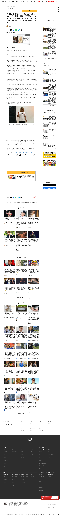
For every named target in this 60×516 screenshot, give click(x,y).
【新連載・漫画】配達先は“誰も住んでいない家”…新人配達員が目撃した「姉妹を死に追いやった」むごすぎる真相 (52, 118)
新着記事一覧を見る (21, 413)
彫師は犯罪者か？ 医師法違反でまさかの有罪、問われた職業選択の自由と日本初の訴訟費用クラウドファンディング (21, 288)
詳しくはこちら (51, 514)
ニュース (20, 1)
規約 (48, 504)
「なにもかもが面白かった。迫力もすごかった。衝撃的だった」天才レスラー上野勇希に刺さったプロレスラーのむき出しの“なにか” (9, 242)
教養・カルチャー (32, 428)
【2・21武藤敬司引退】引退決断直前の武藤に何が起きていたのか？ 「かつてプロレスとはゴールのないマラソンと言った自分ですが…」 (33, 242)
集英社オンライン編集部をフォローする (50, 188)
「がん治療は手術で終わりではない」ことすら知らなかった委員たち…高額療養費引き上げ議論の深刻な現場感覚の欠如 (21, 370)
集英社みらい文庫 (32, 476)
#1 (14, 10)
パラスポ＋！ (49, 457)
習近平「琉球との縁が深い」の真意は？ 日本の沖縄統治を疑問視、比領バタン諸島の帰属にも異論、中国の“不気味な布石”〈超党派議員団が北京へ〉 (21, 336)
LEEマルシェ (40, 484)
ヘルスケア (40, 423)
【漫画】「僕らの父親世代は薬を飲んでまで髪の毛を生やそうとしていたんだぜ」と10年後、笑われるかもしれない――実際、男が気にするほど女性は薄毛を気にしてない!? (52, 144)
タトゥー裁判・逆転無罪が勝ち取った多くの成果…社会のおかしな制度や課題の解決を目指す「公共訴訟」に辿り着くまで (9, 288)
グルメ (40, 428)
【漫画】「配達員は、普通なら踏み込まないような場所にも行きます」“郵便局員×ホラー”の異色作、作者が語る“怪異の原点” (52, 131)
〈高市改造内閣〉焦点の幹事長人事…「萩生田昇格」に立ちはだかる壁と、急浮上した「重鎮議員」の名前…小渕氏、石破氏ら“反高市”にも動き (9, 336)
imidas (13, 486)
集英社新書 (13, 479)
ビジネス (28, 1)
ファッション (41, 430)
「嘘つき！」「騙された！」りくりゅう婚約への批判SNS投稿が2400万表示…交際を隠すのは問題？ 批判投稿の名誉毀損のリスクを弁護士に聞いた (33, 371)
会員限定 (39, 1)
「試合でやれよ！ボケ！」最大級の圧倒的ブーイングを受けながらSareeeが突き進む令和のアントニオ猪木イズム (9, 220)
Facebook (13, 30)
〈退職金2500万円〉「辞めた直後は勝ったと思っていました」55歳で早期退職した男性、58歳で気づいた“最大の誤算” (9, 315)
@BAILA (40, 454)
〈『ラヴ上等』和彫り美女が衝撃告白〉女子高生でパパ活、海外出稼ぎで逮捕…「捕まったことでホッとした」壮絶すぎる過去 (52, 41)
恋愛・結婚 (49, 421)
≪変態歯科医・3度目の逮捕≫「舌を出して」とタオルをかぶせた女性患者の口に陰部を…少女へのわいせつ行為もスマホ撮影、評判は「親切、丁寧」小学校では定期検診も (52, 100)
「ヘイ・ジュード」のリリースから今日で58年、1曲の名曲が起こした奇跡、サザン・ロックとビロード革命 (21, 315)
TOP (7, 202)
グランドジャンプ (14, 458)
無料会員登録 (51, 1)
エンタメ (31, 1)
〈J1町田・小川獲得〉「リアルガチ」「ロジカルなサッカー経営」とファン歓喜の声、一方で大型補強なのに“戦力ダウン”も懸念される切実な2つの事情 (9, 353)
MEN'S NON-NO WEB (41, 467)
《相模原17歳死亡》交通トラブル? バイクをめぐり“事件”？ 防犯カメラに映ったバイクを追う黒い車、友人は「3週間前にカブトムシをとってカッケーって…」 (33, 354)
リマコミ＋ (22, 457)
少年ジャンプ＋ (5, 457)
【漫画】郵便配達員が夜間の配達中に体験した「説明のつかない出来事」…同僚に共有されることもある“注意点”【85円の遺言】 (52, 137)
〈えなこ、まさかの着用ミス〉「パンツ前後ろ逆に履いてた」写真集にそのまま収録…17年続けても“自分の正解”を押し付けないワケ (21, 405)
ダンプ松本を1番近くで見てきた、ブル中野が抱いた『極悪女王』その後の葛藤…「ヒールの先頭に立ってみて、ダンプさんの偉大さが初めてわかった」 (33, 221)
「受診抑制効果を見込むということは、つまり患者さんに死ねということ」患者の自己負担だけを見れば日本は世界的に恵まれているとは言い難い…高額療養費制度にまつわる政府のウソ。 (33, 317)
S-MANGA (5, 463)
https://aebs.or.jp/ (16, 505)
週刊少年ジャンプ (6, 451)
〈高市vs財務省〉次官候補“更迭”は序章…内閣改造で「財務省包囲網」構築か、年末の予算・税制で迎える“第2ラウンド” (9, 388)
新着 (13, 1)
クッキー (31, 451)
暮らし (31, 430)
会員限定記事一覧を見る (21, 297)
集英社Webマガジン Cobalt (24, 476)
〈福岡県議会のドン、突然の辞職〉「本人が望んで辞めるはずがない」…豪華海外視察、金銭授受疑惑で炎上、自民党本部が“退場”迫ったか (33, 336)
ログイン (56, 1)
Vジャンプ (5, 454)
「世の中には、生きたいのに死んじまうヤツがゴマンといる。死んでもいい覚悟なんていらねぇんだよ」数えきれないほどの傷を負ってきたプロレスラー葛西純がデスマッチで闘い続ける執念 (21, 243)
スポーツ (17, 238)
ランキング (16, 1)
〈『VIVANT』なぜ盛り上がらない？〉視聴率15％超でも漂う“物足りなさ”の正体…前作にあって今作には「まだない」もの (33, 387)
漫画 (30, 423)
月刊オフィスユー (32, 454)
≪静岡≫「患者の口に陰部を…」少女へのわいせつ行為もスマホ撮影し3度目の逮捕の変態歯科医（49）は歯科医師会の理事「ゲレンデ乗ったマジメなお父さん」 (52, 79)
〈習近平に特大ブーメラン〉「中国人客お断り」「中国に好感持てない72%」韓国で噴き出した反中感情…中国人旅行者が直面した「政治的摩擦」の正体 (9, 271)
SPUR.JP (40, 457)
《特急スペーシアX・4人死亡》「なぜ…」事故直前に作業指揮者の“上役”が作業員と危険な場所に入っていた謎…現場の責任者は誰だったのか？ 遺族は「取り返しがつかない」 (9, 405)
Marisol (40, 460)
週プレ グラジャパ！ (50, 454)
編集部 (49, 423)
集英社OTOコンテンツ (41, 476)
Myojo (48, 451)
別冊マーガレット (23, 454)
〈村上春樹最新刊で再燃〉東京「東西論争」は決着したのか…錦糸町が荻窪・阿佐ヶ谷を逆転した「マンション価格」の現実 (21, 270)
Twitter (11, 30)
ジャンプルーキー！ (6, 460)
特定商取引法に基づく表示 (53, 504)
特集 (21, 428)
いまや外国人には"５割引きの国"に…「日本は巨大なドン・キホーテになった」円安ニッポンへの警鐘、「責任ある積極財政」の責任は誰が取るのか (33, 271)
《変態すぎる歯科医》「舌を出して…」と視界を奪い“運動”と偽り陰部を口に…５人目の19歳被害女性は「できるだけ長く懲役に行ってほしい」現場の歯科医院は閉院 (21, 354)
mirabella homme (41, 490)
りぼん (22, 451)
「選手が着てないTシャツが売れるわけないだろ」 (24, 152)
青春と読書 (5, 482)
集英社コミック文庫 (6, 466)
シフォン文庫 (23, 479)
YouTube (58, 9)
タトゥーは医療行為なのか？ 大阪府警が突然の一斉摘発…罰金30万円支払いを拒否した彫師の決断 (33, 288)
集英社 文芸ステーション (7, 479)
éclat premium (41, 487)
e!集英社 (13, 485)
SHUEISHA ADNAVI (50, 476)
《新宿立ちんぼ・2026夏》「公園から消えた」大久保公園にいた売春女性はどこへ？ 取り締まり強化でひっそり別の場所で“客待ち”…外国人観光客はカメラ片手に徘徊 (52, 87)
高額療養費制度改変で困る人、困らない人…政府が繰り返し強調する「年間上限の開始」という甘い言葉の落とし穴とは (33, 404)
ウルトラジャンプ (14, 459)
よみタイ (13, 482)
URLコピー (21, 30)
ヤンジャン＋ (14, 455)
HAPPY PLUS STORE (42, 481)
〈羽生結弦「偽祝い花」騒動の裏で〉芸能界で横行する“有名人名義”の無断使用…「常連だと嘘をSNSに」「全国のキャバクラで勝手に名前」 (21, 388)
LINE (16, 30)
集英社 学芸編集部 (14, 476)
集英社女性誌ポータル (41, 465)
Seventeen (40, 451)
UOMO (40, 468)
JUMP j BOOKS (23, 482)
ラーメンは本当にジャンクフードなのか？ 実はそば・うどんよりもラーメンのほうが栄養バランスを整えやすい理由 (9, 370)
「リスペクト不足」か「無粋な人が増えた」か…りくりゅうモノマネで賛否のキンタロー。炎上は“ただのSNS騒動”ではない (52, 35)
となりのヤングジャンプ (15, 456)
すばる (4, 476)
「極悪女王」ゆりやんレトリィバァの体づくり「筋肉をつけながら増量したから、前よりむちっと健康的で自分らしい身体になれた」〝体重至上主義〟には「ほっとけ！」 (21, 221)
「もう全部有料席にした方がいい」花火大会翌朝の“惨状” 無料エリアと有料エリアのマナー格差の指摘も (52, 47)
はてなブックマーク (19, 30)
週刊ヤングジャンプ (14, 451)
